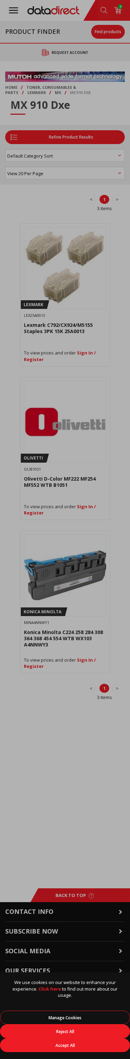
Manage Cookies (65, 1018)
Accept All (65, 1045)
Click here (49, 989)
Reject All (65, 1031)
